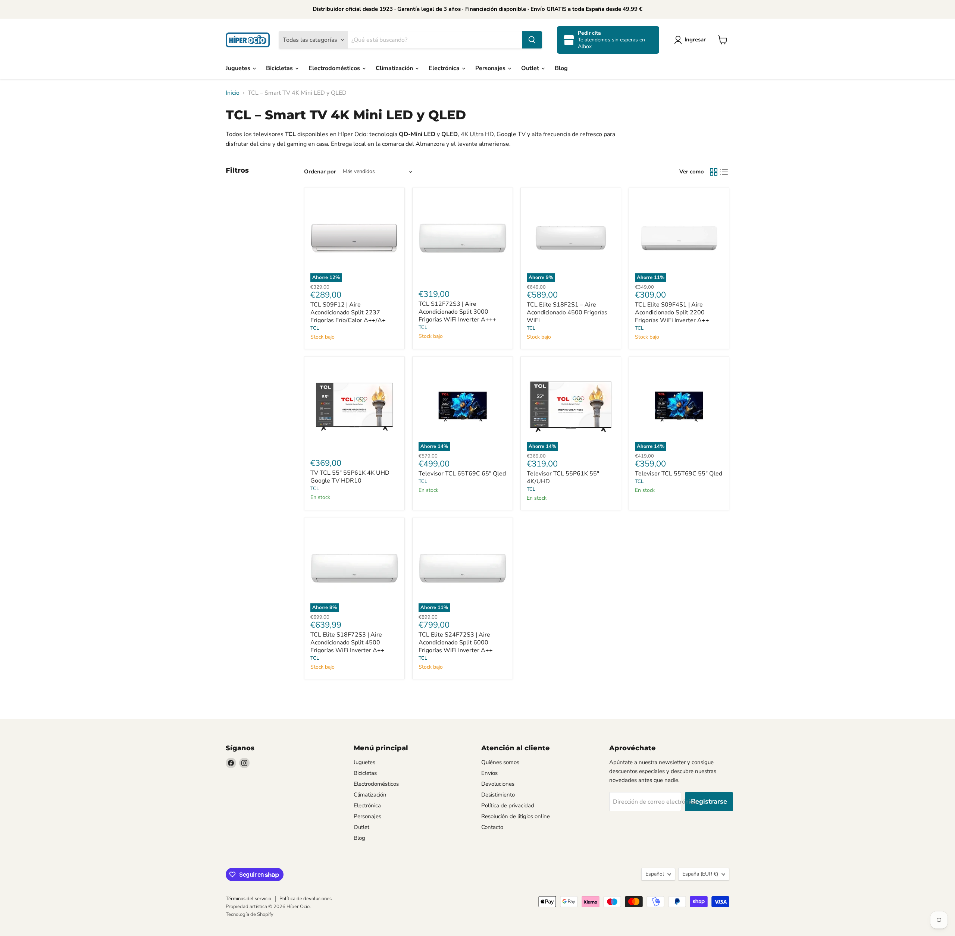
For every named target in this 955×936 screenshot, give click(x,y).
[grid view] (713, 172)
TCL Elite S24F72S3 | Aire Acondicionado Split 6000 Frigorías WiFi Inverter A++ (456, 642)
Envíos (489, 773)
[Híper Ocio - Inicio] (248, 39)
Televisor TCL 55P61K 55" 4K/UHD (563, 477)
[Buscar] (532, 39)
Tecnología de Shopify (249, 914)
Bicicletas (280, 68)
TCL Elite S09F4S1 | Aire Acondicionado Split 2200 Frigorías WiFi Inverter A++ (672, 312)
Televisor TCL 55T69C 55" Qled (678, 473)
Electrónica (445, 68)
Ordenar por (320, 172)
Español (654, 873)
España (700, 873)
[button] (691, 39)
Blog (561, 68)
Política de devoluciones (305, 898)
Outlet (531, 68)
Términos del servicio (248, 898)
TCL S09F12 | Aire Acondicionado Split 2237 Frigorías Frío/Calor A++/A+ (348, 312)
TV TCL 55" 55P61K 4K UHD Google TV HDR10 (349, 477)
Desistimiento (498, 794)
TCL (314, 328)
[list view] (724, 172)
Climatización (395, 68)
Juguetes (239, 68)
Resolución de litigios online (515, 816)
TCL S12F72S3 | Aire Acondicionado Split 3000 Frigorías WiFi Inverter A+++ (458, 312)
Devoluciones (497, 784)
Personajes (491, 68)
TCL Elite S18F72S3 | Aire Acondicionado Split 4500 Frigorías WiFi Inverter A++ (347, 642)
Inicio (232, 92)
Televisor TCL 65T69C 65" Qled (462, 473)
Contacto (492, 827)
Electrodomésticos (335, 68)
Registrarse (709, 801)
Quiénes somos (500, 762)
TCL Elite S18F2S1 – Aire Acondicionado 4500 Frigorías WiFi (567, 312)
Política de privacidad (507, 805)
